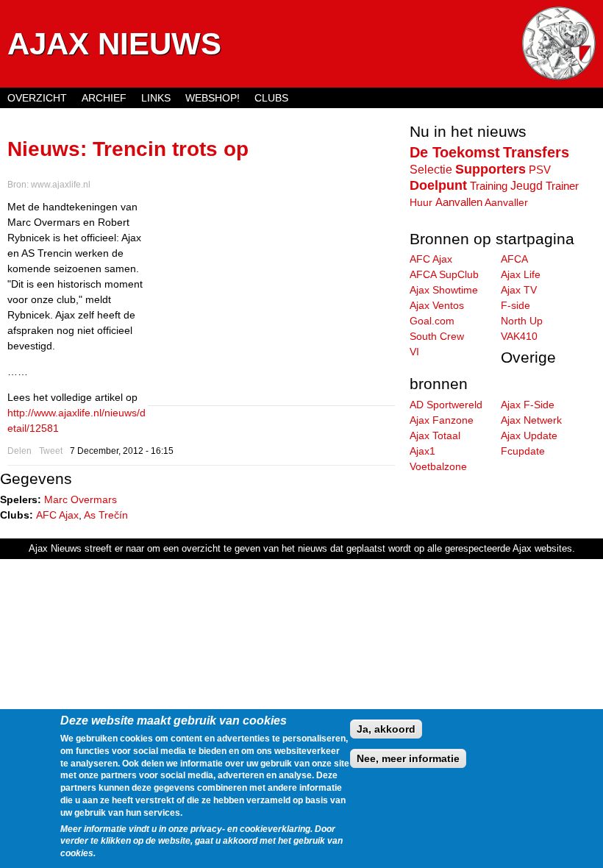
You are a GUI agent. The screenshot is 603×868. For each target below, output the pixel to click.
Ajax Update (529, 435)
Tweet (51, 451)
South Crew (437, 336)
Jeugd (526, 185)
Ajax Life (520, 274)
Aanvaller (506, 202)
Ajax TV (519, 290)
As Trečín (106, 515)
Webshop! (212, 98)
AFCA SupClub (444, 274)
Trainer (562, 185)
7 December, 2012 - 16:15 (122, 451)
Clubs (271, 98)
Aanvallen (458, 202)
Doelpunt (438, 185)
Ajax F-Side (527, 404)
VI (414, 351)
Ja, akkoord (386, 729)
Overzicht (37, 98)
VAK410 (519, 336)
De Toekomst (455, 152)
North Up (522, 321)
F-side (515, 305)
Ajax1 (422, 451)
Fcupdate (523, 451)
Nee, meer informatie (408, 758)
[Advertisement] (271, 302)
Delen (19, 451)
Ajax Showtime (444, 290)
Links (156, 98)
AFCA (514, 259)
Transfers (536, 152)
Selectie (431, 169)
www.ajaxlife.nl (60, 184)
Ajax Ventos (437, 305)
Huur (421, 202)
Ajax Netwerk (531, 420)
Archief (104, 98)
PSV (540, 170)
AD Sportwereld (446, 404)
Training (488, 186)
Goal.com (432, 321)
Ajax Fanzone (442, 420)
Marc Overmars (80, 499)
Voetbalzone (438, 466)
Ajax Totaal (435, 435)
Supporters (490, 169)
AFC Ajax (57, 515)
